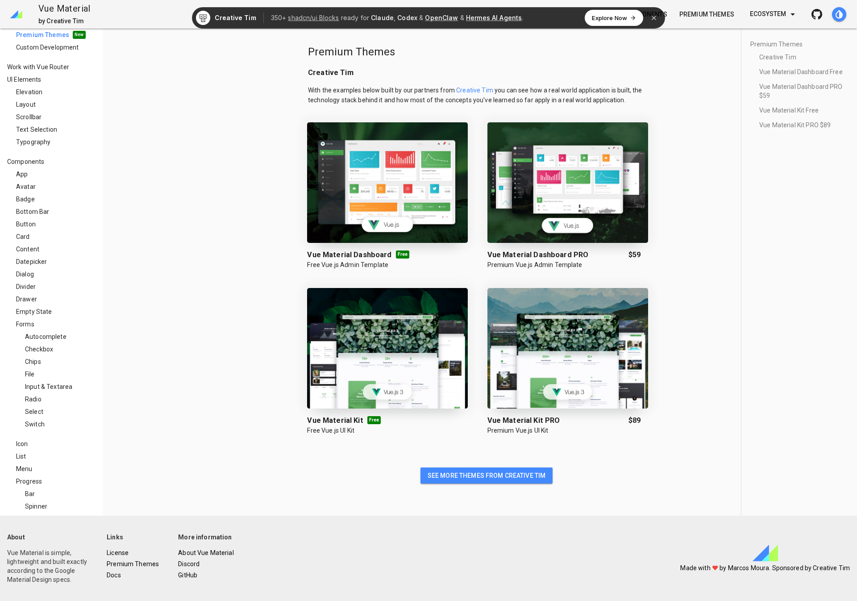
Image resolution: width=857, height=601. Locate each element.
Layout (26, 104)
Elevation (29, 92)
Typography (33, 142)
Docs (114, 575)
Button (26, 224)
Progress (29, 481)
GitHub (187, 575)
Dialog (25, 274)
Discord (189, 564)
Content (27, 249)
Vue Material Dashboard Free (801, 71)
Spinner (36, 506)
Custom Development (47, 47)
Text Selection (36, 129)
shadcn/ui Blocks (313, 17)
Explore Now (609, 17)
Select (34, 411)
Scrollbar (29, 117)
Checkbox (39, 349)
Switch (35, 424)
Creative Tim (777, 57)
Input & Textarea (48, 386)
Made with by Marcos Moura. (726, 568)
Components (25, 161)
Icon (22, 443)
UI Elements (24, 79)
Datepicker (31, 261)
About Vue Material (206, 552)
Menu (24, 468)
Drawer (26, 299)
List (21, 456)
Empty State (34, 311)
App (22, 174)
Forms (25, 324)
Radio (33, 399)
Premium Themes (47, 34)
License (118, 552)
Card (23, 236)
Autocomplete (46, 336)
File (30, 374)
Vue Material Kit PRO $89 (795, 125)
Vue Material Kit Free (789, 110)
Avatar (26, 186)
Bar (30, 493)
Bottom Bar (32, 211)
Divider (26, 286)
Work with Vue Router (38, 67)
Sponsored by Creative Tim (811, 568)
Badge (25, 199)
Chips (33, 361)
